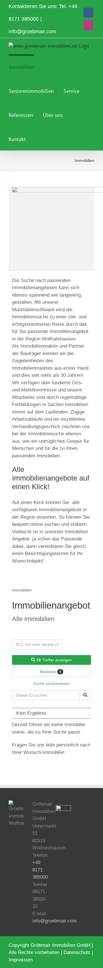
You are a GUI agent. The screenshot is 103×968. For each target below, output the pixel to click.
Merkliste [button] (50, 671)
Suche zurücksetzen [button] (51, 683)
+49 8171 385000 (40, 870)
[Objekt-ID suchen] (85, 695)
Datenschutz (77, 952)
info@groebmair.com (32, 31)
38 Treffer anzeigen (53, 660)
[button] (37, 138)
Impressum (21, 960)
